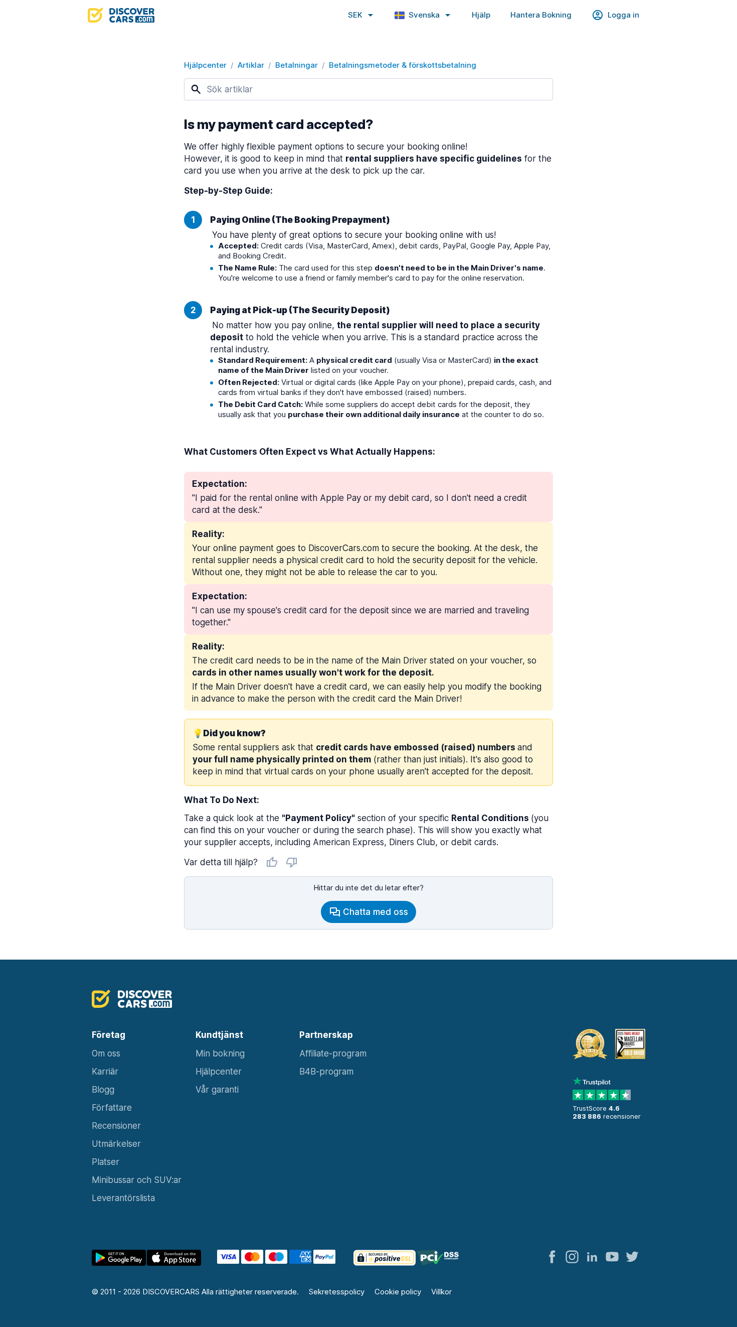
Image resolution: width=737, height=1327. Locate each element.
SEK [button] (355, 15)
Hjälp (481, 15)
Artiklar (251, 65)
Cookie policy (398, 1291)
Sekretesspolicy (336, 1291)
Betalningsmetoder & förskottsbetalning (402, 65)
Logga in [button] (623, 15)
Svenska (424, 15)
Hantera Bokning (541, 15)
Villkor (441, 1291)
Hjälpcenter (205, 65)
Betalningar (296, 65)
